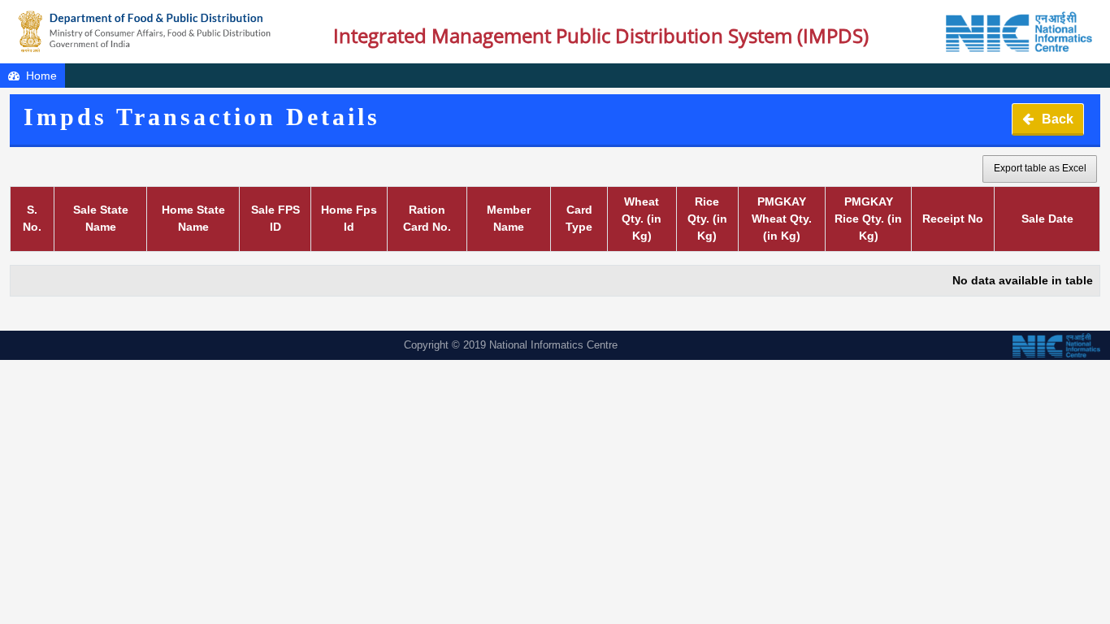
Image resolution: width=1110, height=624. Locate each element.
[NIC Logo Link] (1011, 31)
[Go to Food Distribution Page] (145, 31)
